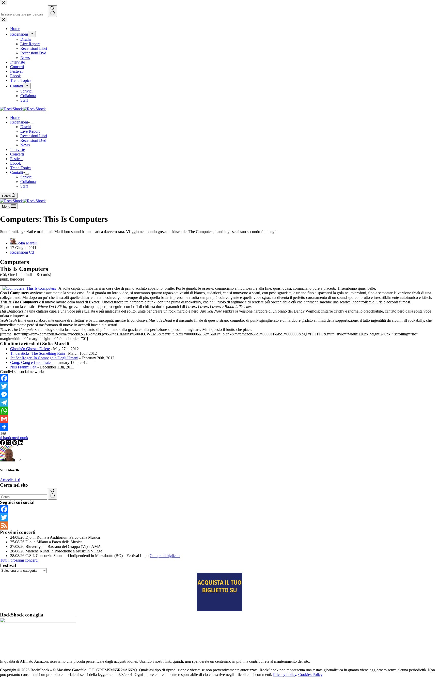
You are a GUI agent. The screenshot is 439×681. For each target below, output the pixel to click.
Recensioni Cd (22, 252)
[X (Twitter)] (9, 444)
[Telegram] (219, 402)
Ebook (15, 163)
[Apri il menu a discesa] (32, 123)
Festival (16, 159)
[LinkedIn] (20, 444)
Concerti (17, 154)
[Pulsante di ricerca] (52, 494)
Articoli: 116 (10, 480)
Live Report (30, 131)
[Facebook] (219, 378)
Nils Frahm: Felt (23, 367)
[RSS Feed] (219, 525)
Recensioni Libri (33, 136)
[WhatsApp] (219, 411)
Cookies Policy (310, 674)
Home (15, 117)
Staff (24, 186)
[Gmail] (219, 419)
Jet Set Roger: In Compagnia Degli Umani (44, 358)
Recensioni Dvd (33, 140)
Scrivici (26, 177)
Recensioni (19, 122)
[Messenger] (219, 394)
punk (22, 438)
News (25, 145)
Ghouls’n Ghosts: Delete (30, 349)
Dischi (25, 127)
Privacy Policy (284, 674)
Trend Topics (20, 168)
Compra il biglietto (165, 555)
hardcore (8, 438)
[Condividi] (219, 427)
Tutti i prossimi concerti (19, 560)
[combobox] (23, 497)
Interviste (17, 149)
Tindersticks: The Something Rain (37, 353)
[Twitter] (219, 386)
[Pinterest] (15, 444)
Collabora (28, 181)
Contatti (16, 172)
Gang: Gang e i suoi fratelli (32, 362)
